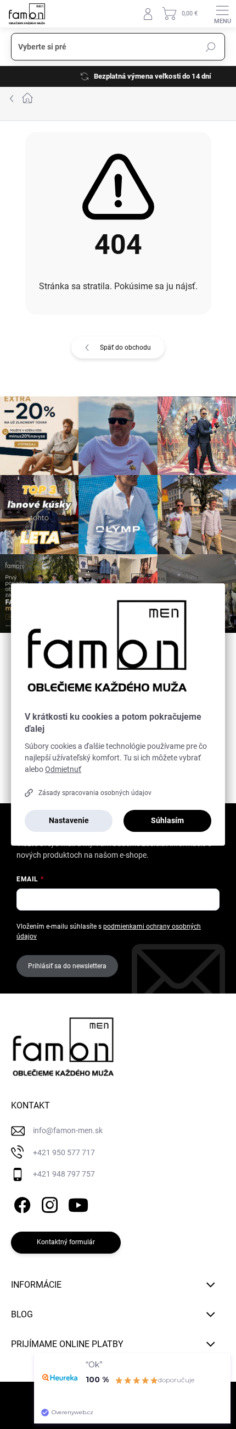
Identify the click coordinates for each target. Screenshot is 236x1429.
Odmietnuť (63, 769)
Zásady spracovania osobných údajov (94, 793)
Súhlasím (167, 820)
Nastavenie (69, 820)
